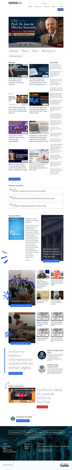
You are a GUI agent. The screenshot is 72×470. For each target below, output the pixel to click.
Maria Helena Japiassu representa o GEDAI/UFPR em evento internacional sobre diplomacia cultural (56, 115)
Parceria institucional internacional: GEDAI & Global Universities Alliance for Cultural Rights (56, 157)
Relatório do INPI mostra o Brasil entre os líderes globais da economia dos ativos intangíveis (56, 164)
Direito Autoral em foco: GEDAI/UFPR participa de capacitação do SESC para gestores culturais (56, 122)
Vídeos (61, 6)
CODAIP (60, 9)
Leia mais (27, 260)
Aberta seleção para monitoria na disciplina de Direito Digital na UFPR (56, 140)
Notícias (47, 6)
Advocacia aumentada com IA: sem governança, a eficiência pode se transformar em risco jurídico (56, 74)
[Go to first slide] (61, 45)
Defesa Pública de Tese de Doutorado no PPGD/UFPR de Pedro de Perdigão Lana (56, 89)
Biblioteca (38, 6)
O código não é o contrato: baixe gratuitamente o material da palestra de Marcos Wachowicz (56, 102)
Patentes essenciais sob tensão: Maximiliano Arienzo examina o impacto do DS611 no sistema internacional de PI (56, 171)
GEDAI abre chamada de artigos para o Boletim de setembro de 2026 (56, 134)
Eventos (53, 6)
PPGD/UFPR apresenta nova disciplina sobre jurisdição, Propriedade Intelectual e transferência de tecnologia (56, 95)
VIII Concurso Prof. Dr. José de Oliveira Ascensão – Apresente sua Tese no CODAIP (56, 109)
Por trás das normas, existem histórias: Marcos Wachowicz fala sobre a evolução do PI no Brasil (56, 66)
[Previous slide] (58, 45)
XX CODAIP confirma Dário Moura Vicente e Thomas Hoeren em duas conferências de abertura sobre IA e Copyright (56, 82)
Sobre (30, 6)
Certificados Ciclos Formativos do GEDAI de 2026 (55, 129)
